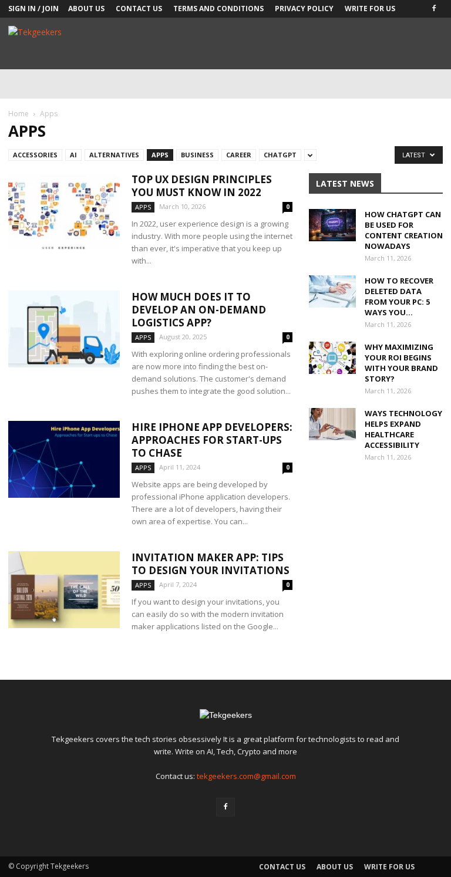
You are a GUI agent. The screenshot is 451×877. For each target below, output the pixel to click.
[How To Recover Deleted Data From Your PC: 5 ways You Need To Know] (332, 291)
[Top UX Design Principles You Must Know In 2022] (64, 211)
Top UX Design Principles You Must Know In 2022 (202, 186)
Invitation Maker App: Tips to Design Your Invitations (211, 564)
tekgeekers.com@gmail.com (246, 776)
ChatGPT (280, 154)
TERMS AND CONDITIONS (218, 9)
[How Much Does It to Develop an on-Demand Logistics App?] (64, 329)
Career (238, 154)
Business (197, 154)
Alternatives (114, 154)
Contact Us (139, 9)
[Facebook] (434, 9)
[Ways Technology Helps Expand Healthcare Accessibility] (332, 424)
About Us (86, 9)
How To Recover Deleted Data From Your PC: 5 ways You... (399, 296)
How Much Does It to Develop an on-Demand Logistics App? (199, 309)
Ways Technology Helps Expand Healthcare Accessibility (403, 429)
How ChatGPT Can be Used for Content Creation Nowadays (404, 230)
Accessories (35, 154)
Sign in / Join (33, 9)
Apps (160, 154)
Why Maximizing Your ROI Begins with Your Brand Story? (401, 363)
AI (73, 154)
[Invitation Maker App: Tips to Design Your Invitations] (64, 589)
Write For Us (370, 9)
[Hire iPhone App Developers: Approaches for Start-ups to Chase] (64, 459)
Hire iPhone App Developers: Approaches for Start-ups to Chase (212, 440)
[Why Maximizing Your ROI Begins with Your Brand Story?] (332, 358)
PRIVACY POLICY (304, 9)
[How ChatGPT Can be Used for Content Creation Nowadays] (332, 225)
